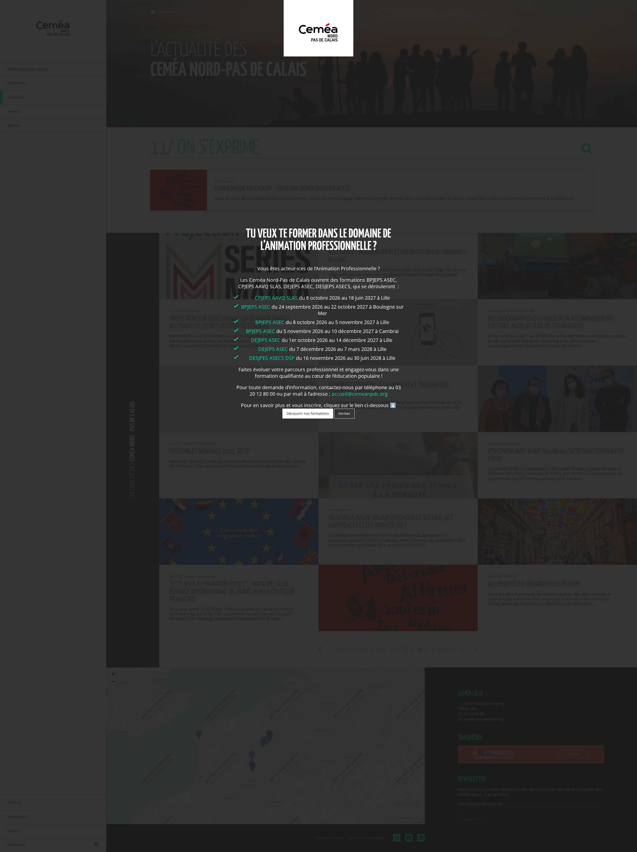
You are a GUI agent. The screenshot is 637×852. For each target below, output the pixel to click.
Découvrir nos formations (308, 413)
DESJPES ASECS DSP (272, 358)
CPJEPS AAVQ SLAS (277, 297)
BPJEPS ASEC (255, 306)
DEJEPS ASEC (265, 340)
